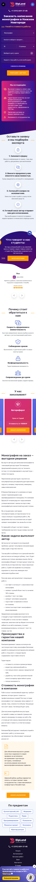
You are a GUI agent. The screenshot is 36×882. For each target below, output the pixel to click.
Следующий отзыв (22, 295)
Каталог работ (18, 857)
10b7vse (6, 874)
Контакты (18, 862)
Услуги (18, 851)
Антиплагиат (18, 854)
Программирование (11, 820)
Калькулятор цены (11, 878)
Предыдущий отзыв (14, 295)
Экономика (26, 825)
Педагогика (13, 816)
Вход (32, 4)
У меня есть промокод (18, 66)
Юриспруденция (17, 830)
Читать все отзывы (18, 258)
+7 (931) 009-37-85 (19, 11)
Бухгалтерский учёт (11, 811)
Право (24, 816)
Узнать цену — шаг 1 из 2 (18, 73)
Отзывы (18, 865)
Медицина (27, 811)
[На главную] (17, 4)
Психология (27, 820)
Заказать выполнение (18, 430)
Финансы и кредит (11, 825)
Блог (18, 860)
